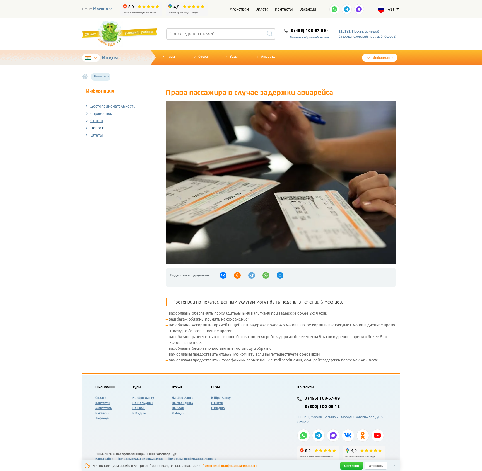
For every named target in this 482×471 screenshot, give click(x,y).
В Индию (139, 413)
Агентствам (103, 408)
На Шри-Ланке (182, 398)
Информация (383, 58)
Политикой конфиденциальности (229, 465)
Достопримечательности (113, 106)
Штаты (96, 135)
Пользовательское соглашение (140, 459)
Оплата (262, 9)
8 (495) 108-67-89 (322, 398)
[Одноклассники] (237, 275)
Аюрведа (268, 57)
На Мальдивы (142, 403)
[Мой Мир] (280, 275)
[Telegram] (251, 275)
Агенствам (239, 9)
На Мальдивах (182, 403)
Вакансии (307, 9)
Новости (98, 128)
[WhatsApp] (265, 275)
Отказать (376, 466)
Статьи (96, 120)
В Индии (178, 413)
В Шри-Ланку (221, 398)
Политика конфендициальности (192, 459)
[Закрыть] (394, 465)
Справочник (101, 113)
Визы (234, 57)
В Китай (217, 403)
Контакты (284, 9)
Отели (203, 57)
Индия (110, 57)
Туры (171, 57)
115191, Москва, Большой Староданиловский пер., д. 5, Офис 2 (367, 34)
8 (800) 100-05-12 (322, 406)
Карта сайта (104, 459)
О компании (105, 387)
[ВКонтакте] (223, 275)
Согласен (351, 466)
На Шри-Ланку (143, 398)
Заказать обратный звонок (310, 37)
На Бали (138, 408)
